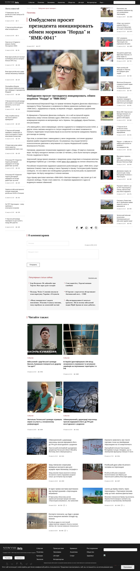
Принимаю (127, 567)
